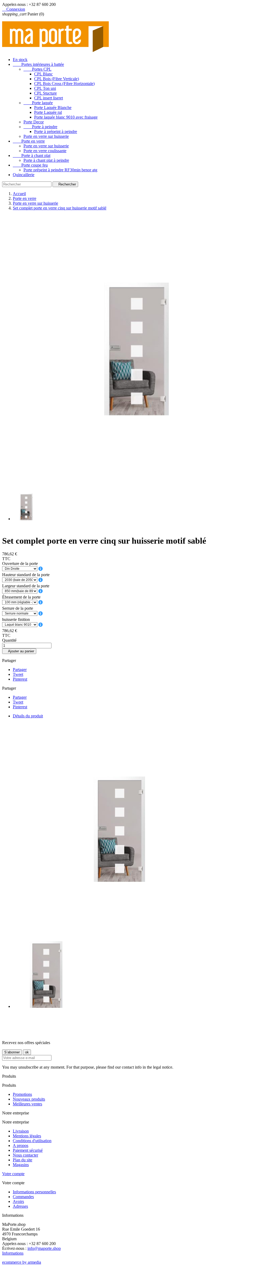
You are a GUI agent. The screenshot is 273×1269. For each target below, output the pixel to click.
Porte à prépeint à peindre (55, 131)
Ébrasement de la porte (21, 597)
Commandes (23, 1196)
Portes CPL (37, 69)
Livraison (21, 1131)
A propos (20, 1145)
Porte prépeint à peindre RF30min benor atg (60, 170)
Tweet (18, 674)
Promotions (22, 1094)
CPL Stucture (45, 93)
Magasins (21, 1164)
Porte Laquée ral (48, 112)
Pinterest (20, 679)
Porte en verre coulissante (44, 150)
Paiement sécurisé (28, 1150)
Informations (12, 1253)
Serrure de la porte (17, 608)
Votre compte (13, 1173)
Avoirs (18, 1201)
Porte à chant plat (31, 155)
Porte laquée (38, 102)
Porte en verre (29, 141)
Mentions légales (27, 1136)
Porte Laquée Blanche (52, 107)
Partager (20, 669)
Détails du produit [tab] (28, 716)
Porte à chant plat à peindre (46, 160)
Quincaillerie (23, 174)
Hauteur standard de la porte (26, 574)
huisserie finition (16, 619)
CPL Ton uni (45, 88)
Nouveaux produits (29, 1099)
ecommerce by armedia (21, 1262)
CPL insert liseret (48, 98)
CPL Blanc (43, 74)
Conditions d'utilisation (32, 1140)
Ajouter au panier (19, 651)
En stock (20, 59)
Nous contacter (25, 1155)
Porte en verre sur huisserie (46, 136)
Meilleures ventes (27, 1104)
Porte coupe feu (30, 165)
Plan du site (22, 1160)
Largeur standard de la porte (25, 586)
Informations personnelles (34, 1192)
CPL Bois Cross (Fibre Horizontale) (64, 83)
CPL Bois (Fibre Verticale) (56, 78)
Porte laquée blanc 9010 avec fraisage (66, 117)
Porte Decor (33, 122)
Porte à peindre (40, 126)
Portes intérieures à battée (38, 64)
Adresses (20, 1206)
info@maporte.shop (44, 1248)
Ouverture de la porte (20, 563)
